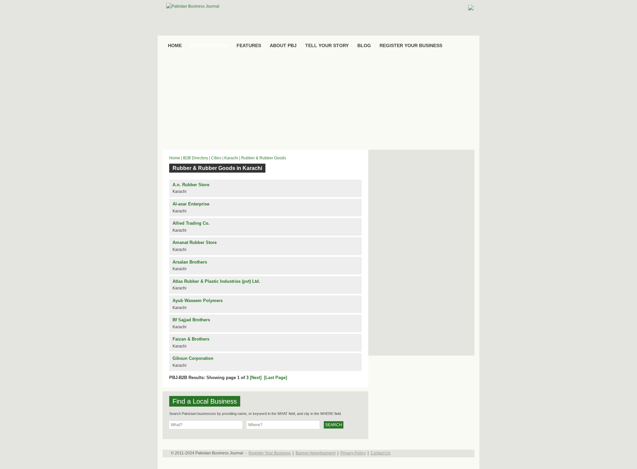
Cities (216, 158)
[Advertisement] (318, 101)
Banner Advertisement (315, 453)
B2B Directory (195, 158)
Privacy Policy (353, 453)
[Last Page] (275, 377)
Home (174, 158)
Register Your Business (269, 453)
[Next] (255, 377)
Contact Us (380, 453)
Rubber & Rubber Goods (263, 158)
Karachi (231, 158)
